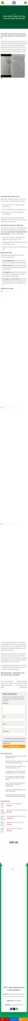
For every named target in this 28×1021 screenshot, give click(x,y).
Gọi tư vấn (5, 1019)
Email (5, 724)
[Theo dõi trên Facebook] (11, 1009)
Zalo (15, 1019)
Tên (4, 716)
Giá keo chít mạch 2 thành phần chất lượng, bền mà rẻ (16, 756)
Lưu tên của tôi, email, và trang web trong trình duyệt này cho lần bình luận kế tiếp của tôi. (14, 741)
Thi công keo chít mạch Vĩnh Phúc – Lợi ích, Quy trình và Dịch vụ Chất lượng (15, 778)
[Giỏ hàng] (25, 2)
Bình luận (6, 703)
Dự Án (14, 14)
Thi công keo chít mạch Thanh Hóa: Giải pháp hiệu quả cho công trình (15, 772)
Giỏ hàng (24, 1019)
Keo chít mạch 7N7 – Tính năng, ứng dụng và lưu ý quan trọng (15, 767)
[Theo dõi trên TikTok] (14, 1009)
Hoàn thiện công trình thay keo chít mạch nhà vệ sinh (15, 790)
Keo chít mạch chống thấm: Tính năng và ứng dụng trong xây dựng (16, 761)
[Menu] (2, 2)
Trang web (6, 731)
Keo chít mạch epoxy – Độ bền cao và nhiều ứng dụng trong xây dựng (15, 795)
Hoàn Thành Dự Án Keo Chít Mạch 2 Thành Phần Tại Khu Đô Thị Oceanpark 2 (15, 784)
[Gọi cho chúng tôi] (17, 1009)
